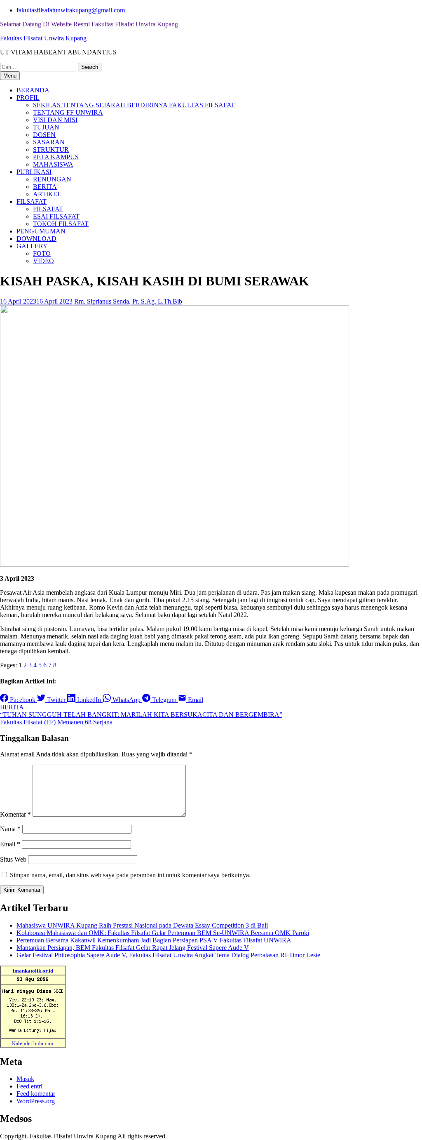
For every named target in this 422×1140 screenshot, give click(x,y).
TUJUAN (46, 127)
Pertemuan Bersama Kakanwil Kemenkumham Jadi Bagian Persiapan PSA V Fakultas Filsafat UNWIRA (153, 940)
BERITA (45, 186)
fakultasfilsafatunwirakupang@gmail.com (70, 10)
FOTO (42, 253)
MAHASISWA (53, 164)
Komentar (15, 814)
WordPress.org (35, 1101)
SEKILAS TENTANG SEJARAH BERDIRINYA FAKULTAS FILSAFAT (134, 104)
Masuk (25, 1078)
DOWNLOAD (36, 238)
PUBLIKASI (34, 171)
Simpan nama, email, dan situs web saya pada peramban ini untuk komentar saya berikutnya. (130, 875)
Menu (9, 76)
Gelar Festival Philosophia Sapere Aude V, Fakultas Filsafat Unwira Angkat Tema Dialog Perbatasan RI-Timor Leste (168, 955)
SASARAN (49, 142)
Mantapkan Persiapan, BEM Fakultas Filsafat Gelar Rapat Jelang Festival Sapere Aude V (132, 947)
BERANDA (32, 90)
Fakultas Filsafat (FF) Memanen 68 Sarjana (56, 721)
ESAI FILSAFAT (56, 216)
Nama (10, 828)
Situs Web (13, 859)
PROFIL (28, 97)
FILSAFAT (31, 201)
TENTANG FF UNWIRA (68, 112)
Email (10, 844)
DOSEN (44, 134)
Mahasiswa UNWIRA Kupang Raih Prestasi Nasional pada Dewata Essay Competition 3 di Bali (142, 925)
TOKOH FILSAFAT (61, 223)
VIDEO (43, 260)
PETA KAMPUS (56, 156)
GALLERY (32, 246)
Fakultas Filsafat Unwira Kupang (43, 38)
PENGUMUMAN (41, 231)
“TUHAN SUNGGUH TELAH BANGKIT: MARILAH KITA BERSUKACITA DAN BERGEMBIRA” (141, 714)
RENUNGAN (52, 179)
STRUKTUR (51, 149)
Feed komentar (35, 1093)
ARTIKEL (47, 194)
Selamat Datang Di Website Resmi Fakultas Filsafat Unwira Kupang (89, 24)
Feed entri (29, 1086)
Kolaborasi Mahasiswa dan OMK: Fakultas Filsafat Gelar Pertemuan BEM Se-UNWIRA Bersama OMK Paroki (162, 932)
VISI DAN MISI (55, 119)
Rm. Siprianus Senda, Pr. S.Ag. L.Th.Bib (128, 301)
